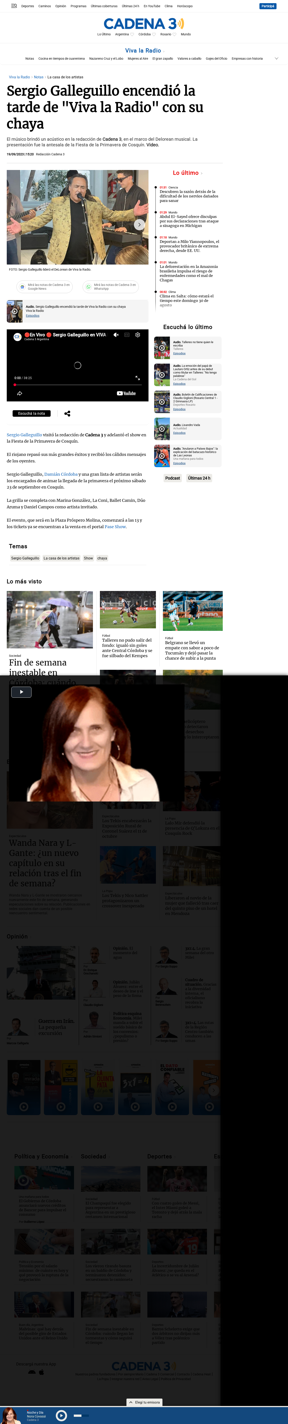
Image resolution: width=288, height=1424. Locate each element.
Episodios (32, 316)
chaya (102, 558)
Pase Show (115, 526)
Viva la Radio (144, 50)
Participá (268, 6)
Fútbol (106, 635)
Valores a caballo (189, 59)
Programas (78, 6)
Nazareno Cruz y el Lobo (106, 59)
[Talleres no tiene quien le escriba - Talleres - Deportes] (162, 347)
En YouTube (152, 6)
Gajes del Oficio (216, 59)
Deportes (27, 6)
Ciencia (173, 187)
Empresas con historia (247, 59)
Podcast (172, 478)
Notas (29, 59)
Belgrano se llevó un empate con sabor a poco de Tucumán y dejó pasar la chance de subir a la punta (192, 650)
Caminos (44, 6)
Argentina (122, 34)
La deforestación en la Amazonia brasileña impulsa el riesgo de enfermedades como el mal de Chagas (189, 273)
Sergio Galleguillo (24, 434)
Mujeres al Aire (138, 59)
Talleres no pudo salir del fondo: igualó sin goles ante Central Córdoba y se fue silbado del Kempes (127, 648)
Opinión (60, 6)
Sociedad (15, 655)
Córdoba (145, 34)
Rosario (165, 34)
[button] (139, 224)
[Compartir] (67, 414)
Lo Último (104, 34)
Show (88, 558)
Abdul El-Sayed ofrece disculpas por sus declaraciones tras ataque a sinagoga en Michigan (189, 221)
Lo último (186, 173)
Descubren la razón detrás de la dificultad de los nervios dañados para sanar (189, 196)
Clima (169, 6)
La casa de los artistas (61, 558)
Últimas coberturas (104, 6)
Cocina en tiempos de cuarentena (61, 59)
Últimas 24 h (130, 6)
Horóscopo (185, 6)
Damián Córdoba (61, 474)
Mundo (186, 34)
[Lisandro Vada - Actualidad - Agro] (162, 429)
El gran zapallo (163, 59)
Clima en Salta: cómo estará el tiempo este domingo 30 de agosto (187, 300)
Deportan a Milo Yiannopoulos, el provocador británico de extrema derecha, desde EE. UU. (189, 246)
